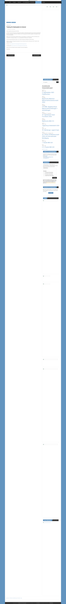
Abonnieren (51, 192)
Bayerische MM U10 (48, 121)
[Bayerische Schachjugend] (7, 2)
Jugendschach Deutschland (49, 175)
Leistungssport (9, 22)
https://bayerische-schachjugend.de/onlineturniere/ (19, 45)
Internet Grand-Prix (11, 55)
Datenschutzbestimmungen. (51, 182)
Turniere (14, 2)
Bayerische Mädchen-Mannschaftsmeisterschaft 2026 (50, 100)
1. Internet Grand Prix (36, 55)
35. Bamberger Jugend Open (50, 130)
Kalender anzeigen (45, 149)
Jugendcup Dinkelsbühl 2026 (50, 125)
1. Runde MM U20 (47, 142)
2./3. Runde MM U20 (48, 147)
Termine (43, 2)
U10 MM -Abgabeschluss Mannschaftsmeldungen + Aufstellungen (50, 108)
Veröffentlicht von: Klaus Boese (11, 29)
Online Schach (38, 2)
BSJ (10, 2)
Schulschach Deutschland (49, 172)
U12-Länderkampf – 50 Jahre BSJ (29, 2)
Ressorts (19, 2)
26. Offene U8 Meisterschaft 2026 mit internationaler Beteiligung (50, 136)
